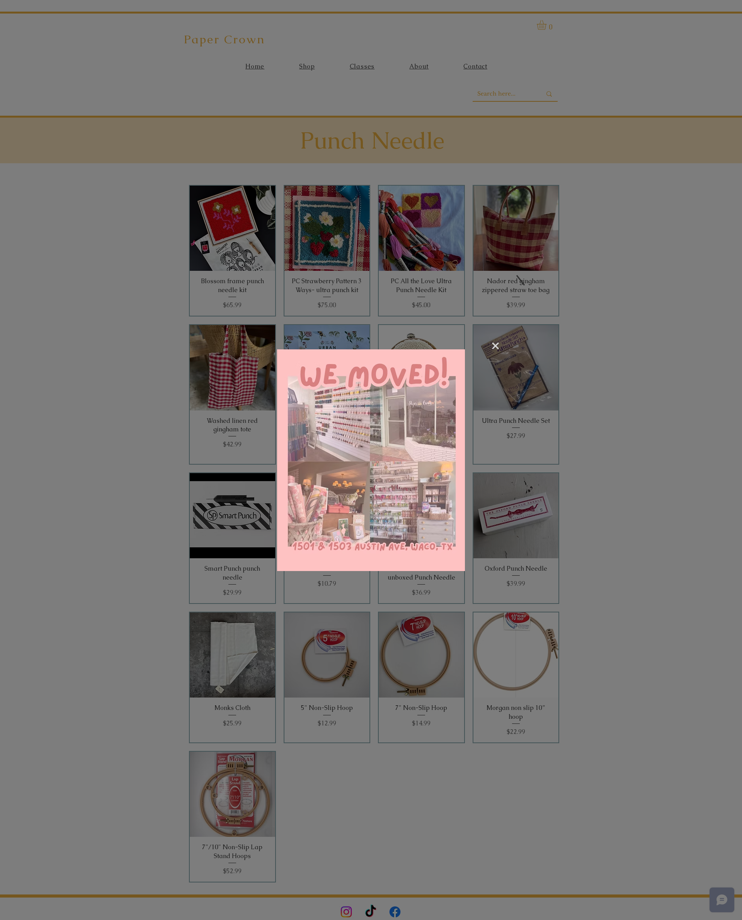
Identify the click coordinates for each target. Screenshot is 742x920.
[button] (495, 345)
